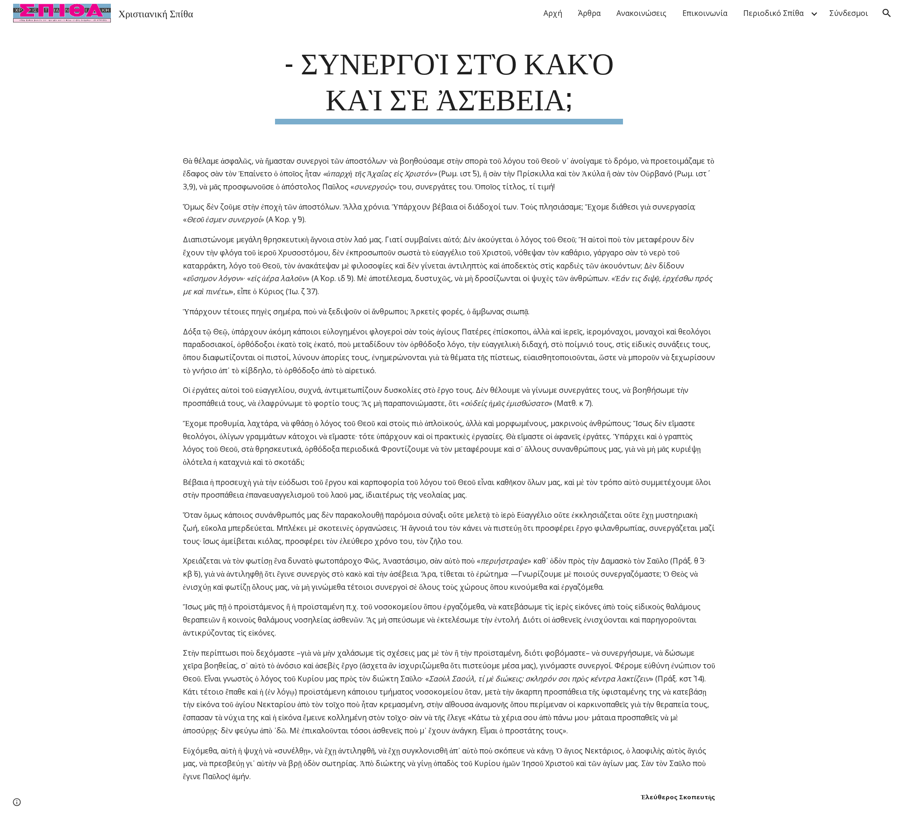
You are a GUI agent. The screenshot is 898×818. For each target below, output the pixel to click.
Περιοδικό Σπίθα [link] (773, 13)
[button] (887, 13)
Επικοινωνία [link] (704, 13)
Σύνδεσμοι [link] (848, 13)
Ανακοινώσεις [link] (641, 13)
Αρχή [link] (552, 13)
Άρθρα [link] (589, 13)
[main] (449, 83)
